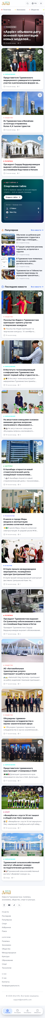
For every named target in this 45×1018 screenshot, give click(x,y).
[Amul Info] (5, 3)
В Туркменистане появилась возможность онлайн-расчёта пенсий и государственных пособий (29, 261)
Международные (9, 953)
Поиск (4, 931)
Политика (7, 10)
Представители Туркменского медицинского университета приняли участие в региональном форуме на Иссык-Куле (21, 80)
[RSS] (19, 905)
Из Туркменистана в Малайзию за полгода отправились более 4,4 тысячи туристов (18, 123)
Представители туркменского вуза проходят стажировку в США (20, 769)
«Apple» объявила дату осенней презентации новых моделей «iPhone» (22, 35)
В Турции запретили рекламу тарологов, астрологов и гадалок (29, 249)
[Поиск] (27, 3)
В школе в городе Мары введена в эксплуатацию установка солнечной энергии (17, 522)
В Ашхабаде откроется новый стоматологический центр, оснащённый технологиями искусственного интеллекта (18, 472)
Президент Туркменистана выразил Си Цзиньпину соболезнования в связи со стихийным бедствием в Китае (22, 621)
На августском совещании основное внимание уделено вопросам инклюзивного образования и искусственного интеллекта (21, 422)
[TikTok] (14, 905)
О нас (4, 978)
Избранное (6, 927)
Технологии (11, 27)
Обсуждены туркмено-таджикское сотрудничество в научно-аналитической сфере (18, 721)
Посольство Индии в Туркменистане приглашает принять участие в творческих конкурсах (21, 322)
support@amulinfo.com (22, 1000)
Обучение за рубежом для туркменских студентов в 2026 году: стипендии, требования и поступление (28, 237)
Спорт (7, 812)
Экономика (21, 10)
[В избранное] (40, 52)
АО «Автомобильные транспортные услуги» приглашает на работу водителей (19, 671)
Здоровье (9, 466)
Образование (10, 74)
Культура (8, 565)
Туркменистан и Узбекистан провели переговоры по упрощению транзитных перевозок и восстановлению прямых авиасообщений (29, 273)
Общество (35, 10)
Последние (6, 916)
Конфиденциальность (11, 986)
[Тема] (41, 3)
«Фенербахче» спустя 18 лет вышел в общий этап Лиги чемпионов (21, 816)
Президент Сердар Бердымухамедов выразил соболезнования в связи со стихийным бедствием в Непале (21, 167)
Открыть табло (12, 197)
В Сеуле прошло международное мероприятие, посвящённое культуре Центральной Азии (19, 571)
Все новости (36, 230)
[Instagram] (4, 905)
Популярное (7, 920)
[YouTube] (9, 905)
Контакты (6, 982)
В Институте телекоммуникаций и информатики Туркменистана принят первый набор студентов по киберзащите (20, 372)
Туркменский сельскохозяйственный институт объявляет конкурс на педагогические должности (21, 865)
